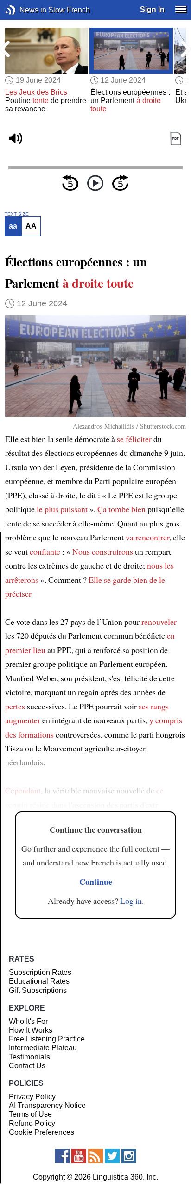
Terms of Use (30, 1114)
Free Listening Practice (47, 1039)
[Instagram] (128, 1156)
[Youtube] (78, 1156)
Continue (95, 882)
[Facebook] (62, 1156)
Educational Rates (39, 981)
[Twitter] (112, 1156)
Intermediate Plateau (43, 1048)
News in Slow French (24, 10)
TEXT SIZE (17, 214)
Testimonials (29, 1057)
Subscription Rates (40, 972)
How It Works (30, 1030)
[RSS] (95, 1156)
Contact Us (27, 1066)
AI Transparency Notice (47, 1105)
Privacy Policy (32, 1097)
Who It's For (28, 1021)
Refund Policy (32, 1123)
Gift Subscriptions (38, 990)
